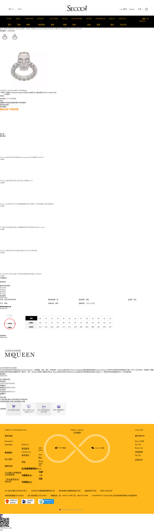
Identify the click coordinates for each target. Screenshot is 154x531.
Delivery (25, 445)
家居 (98, 25)
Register (132, 9)
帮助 (24, 462)
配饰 (74, 25)
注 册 (139, 9)
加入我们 (9, 459)
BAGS (18, 19)
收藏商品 (24, 90)
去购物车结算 (4, 383)
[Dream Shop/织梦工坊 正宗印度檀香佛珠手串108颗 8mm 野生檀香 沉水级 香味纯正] (9, 193)
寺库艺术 (139, 460)
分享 (19, 90)
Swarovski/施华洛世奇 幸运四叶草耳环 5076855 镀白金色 (18, 251)
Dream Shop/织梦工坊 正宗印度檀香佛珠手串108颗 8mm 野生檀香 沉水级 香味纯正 (27, 204)
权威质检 (15, 90)
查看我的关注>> (11, 392)
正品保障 (3, 90)
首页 (9, 25)
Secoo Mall (139, 441)
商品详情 (3, 288)
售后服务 (3, 292)
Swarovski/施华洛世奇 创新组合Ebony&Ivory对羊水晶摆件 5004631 (22, 157)
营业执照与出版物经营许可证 (70, 491)
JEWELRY (40, 19)
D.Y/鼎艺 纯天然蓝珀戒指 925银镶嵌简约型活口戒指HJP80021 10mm (22, 227)
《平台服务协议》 (12, 479)
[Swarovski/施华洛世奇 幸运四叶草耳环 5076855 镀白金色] (9, 240)
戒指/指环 (11, 29)
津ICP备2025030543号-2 (17, 491)
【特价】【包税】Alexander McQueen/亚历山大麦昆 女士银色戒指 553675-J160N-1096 (53, 29)
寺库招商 (9, 466)
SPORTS (89, 19)
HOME (9, 19)
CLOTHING (54, 19)
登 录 (125, 9)
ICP (6, 491)
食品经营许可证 (90, 491)
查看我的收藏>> (11, 387)
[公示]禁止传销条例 (13, 473)
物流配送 (25, 449)
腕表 (28, 25)
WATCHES (29, 19)
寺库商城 (139, 452)
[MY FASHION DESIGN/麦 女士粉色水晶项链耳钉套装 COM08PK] (9, 263)
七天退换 (9, 90)
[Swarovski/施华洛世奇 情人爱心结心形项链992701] (9, 170)
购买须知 (3, 294)
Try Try (138, 445)
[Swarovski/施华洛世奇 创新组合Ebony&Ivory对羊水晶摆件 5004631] (9, 146)
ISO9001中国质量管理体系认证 (43, 491)
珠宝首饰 (41, 25)
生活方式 (123, 25)
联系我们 (25, 455)
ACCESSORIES (76, 19)
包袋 (19, 25)
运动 (89, 25)
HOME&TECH (101, 19)
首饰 (5, 29)
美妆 (112, 25)
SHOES (64, 19)
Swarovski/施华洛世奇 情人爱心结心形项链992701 (16, 181)
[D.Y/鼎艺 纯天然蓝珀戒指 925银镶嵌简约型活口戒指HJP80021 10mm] (9, 216)
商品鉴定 (3, 290)
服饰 (52, 25)
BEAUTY (112, 19)
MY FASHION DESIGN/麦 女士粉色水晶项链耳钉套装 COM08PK (21, 274)
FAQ (40, 458)
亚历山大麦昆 (20, 29)
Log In (122, 9)
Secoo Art (139, 448)
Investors (9, 441)
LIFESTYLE (122, 19)
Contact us (26, 452)
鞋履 (65, 25)
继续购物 (12, 383)
